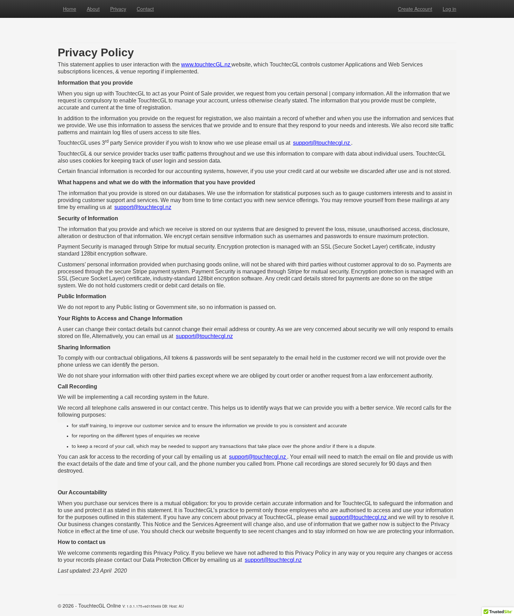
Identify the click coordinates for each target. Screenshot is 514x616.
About (93, 8)
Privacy (118, 8)
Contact (145, 8)
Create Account (415, 8)
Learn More (210, 26)
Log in (449, 8)
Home (69, 8)
